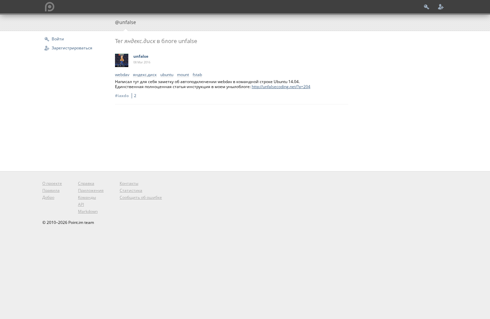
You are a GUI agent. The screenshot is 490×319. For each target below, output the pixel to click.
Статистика (131, 190)
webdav (122, 75)
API (81, 204)
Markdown (88, 211)
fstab (197, 75)
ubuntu (166, 75)
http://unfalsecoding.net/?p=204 (281, 86)
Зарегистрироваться (72, 48)
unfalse (140, 56)
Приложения (91, 190)
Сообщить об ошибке (141, 197)
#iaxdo (125, 95)
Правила (51, 190)
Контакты (129, 183)
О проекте (52, 183)
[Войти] (426, 6)
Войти (58, 39)
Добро (48, 197)
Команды (87, 197)
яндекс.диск (145, 75)
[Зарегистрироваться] (441, 6)
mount (183, 75)
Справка (86, 183)
